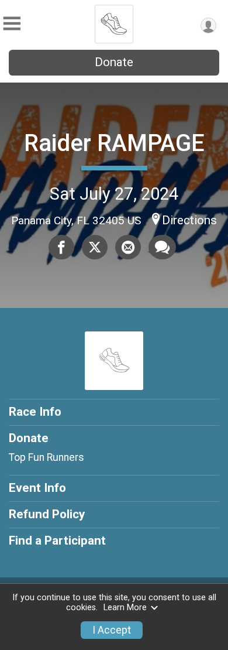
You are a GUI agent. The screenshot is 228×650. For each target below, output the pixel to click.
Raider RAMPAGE (114, 143)
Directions (189, 220)
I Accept (111, 630)
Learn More (125, 608)
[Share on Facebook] (61, 247)
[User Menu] (208, 25)
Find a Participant (57, 540)
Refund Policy (47, 514)
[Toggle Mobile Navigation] (11, 24)
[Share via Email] (128, 247)
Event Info (37, 488)
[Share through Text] (162, 247)
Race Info (35, 412)
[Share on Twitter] (95, 247)
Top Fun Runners (46, 457)
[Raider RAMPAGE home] (114, 20)
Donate (114, 62)
